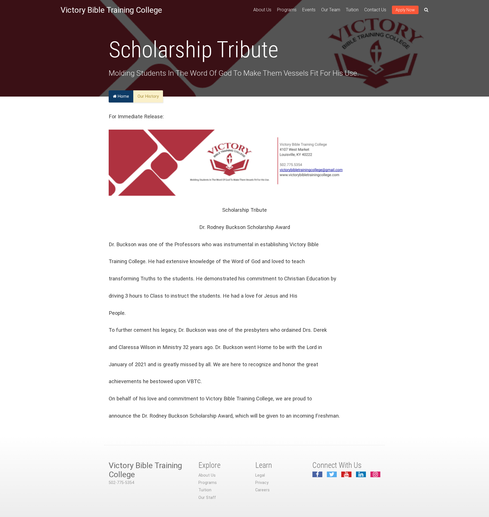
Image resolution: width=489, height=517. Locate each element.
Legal (260, 475)
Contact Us (375, 9)
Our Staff (207, 497)
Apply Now (405, 10)
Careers (262, 490)
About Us (262, 9)
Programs (287, 9)
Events (309, 9)
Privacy (262, 482)
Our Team (330, 9)
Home (123, 96)
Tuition (352, 9)
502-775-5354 (121, 482)
